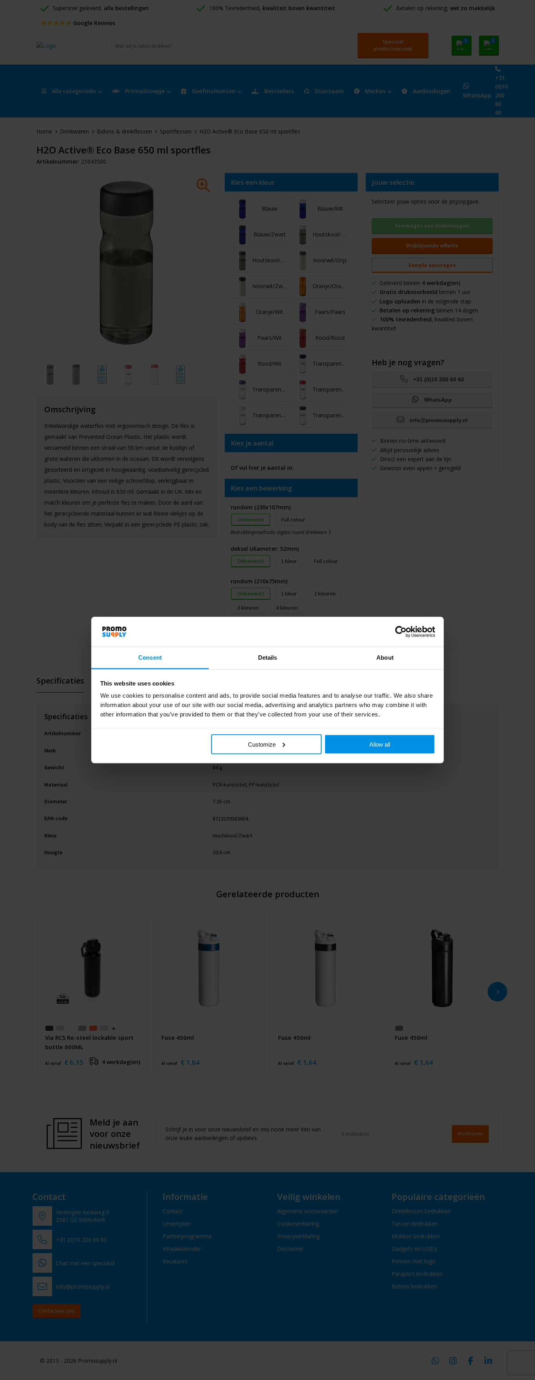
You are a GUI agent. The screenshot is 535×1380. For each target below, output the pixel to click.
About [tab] (385, 657)
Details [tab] (267, 657)
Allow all (379, 744)
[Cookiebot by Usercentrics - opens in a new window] (401, 631)
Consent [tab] (150, 657)
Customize (262, 744)
